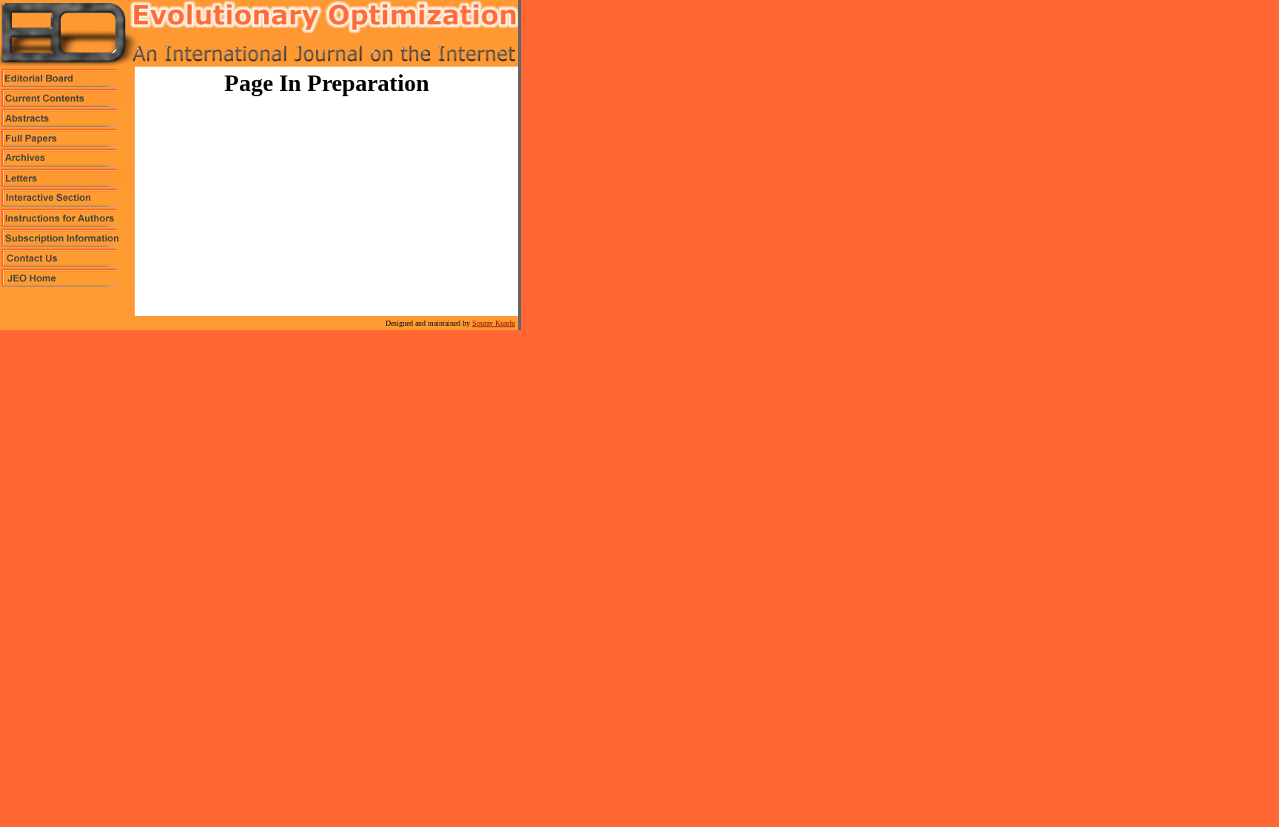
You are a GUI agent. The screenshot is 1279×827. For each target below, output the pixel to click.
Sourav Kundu (493, 323)
